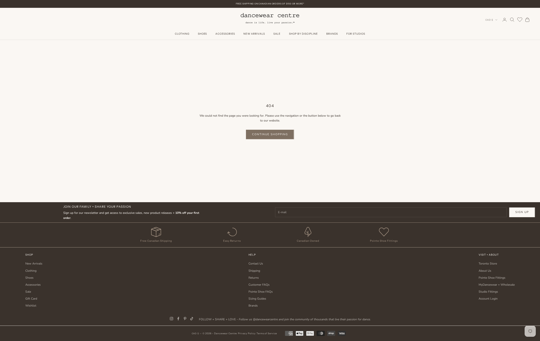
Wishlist (30, 306)
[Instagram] (171, 318)
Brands (332, 33)
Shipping (254, 271)
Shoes (202, 33)
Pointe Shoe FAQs (260, 292)
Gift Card (31, 299)
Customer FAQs (259, 285)
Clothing (182, 33)
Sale (277, 33)
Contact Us (255, 264)
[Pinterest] (185, 318)
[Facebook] (178, 318)
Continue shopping (270, 134)
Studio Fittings (488, 292)
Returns (253, 278)
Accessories (225, 33)
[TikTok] (192, 318)
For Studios (355, 33)
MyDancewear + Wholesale (497, 285)
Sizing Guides (257, 299)
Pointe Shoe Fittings (492, 278)
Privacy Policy (246, 333)
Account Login (488, 299)
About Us (485, 271)
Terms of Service (266, 333)
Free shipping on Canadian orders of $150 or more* (270, 3)
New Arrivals (254, 33)
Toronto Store (488, 264)
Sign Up (522, 212)
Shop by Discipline (303, 33)
